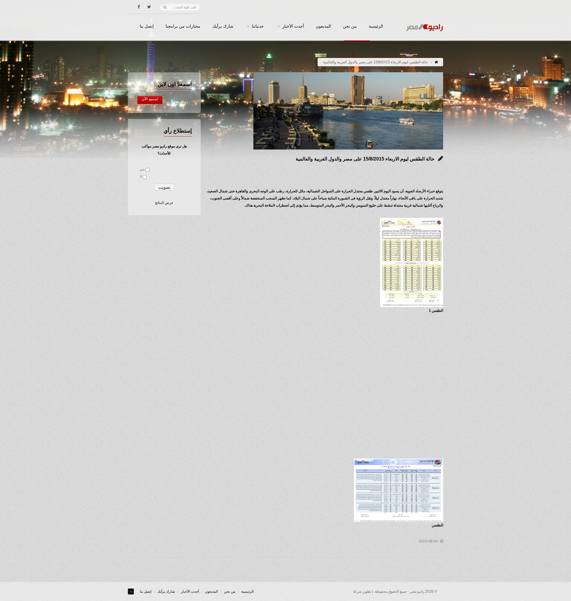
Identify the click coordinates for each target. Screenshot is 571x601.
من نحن (350, 26)
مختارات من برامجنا (183, 26)
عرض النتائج (164, 203)
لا (141, 176)
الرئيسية (376, 26)
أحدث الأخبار (293, 26)
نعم (142, 169)
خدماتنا (258, 26)
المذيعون (323, 26)
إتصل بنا (147, 26)
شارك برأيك (222, 26)
